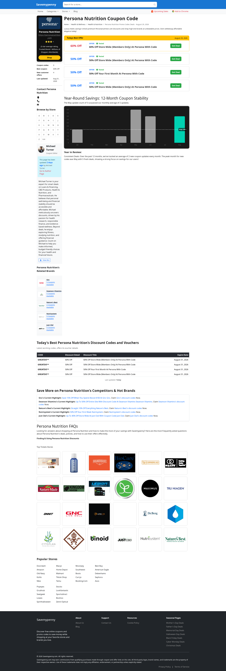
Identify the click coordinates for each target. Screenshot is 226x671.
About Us (80, 623)
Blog (76, 11)
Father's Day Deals (174, 626)
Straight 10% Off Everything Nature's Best (89, 408)
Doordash (41, 566)
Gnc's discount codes (126, 398)
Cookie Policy (133, 623)
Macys (59, 566)
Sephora (99, 577)
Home (40, 11)
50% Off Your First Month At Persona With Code (116, 73)
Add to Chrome (181, 11)
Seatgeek (41, 594)
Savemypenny (46, 4)
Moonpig (80, 566)
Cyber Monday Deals (175, 641)
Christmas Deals (173, 645)
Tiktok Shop (61, 577)
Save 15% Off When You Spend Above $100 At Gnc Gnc (86, 398)
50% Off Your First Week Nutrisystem (86, 412)
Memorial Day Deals (175, 630)
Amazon (40, 569)
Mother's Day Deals (175, 623)
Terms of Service (182, 666)
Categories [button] (52, 11)
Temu (58, 581)
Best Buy (99, 566)
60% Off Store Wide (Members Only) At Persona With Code (123, 46)
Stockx (59, 586)
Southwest (80, 569)
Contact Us (106, 623)
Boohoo (59, 598)
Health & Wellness (78, 24)
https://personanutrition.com (49, 36)
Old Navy (41, 573)
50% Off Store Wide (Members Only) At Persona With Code (123, 60)
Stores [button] (65, 11)
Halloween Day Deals (175, 634)
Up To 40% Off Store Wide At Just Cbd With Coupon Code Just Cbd (95, 415)
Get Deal (176, 45)
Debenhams (100, 573)
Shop (49, 57)
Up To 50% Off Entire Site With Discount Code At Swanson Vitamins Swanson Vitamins (114, 401)
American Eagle (102, 569)
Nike (39, 581)
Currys (78, 577)
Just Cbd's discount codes (141, 415)
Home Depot (62, 569)
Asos (97, 581)
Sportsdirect (61, 594)
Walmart (60, 573)
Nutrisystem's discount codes (122, 412)
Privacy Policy (165, 666)
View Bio (45, 260)
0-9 (44, 139)
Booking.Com (81, 581)
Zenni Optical (62, 601)
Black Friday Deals (174, 638)
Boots (78, 573)
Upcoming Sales (161, 11)
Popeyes (40, 586)
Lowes (39, 598)
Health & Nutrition (95, 24)
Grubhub (41, 590)
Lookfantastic (62, 590)
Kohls (39, 577)
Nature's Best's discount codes (128, 408)
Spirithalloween (44, 601)
